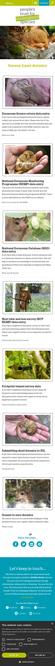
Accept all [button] (14, 655)
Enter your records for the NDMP (15, 202)
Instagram (42, 607)
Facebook (13, 607)
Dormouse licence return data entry (26, 113)
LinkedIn (22, 613)
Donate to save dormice (17, 514)
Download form (8, 469)
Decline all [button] (40, 655)
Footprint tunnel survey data (21, 386)
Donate (44, 2)
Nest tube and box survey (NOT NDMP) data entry (22, 320)
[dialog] (27, 643)
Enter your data (8, 135)
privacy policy (27, 597)
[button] (27, 661)
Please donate (7, 526)
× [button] (52, 624)
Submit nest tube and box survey (15, 340)
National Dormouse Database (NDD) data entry (26, 249)
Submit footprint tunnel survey (14, 404)
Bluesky (27, 607)
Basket (35, 3)
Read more (11, 634)
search (52, 3)
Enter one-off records (10, 273)
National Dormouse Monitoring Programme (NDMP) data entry (23, 182)
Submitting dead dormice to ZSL (23, 450)
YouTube (36, 613)
